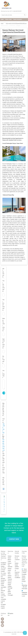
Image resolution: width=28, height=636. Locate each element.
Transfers (12, 25)
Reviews (3, 28)
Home (2, 19)
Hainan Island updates (17, 564)
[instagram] (2, 625)
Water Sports (4, 25)
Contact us (9, 28)
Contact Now (14, 539)
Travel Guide (8, 19)
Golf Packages (13, 22)
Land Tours (22, 22)
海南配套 (18, 25)
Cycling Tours (4, 22)
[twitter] (2, 622)
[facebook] (2, 618)
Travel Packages (17, 19)
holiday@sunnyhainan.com (3, 445)
